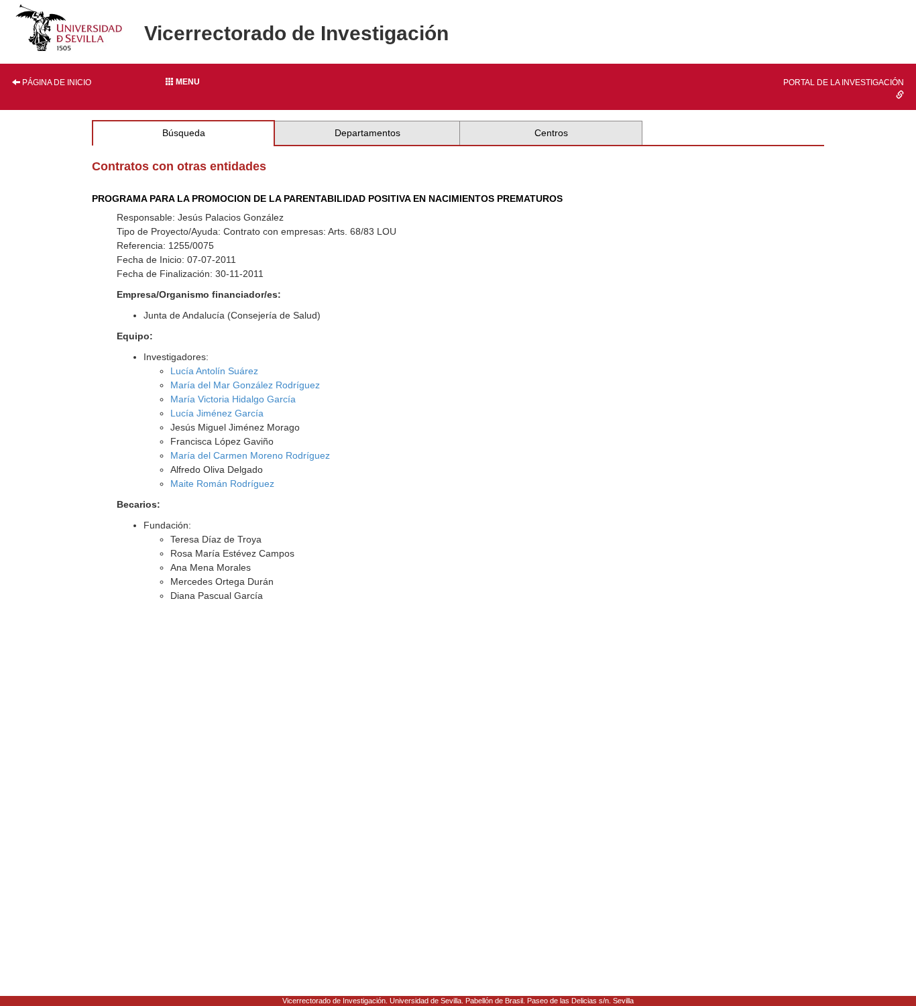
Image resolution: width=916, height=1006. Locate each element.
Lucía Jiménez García (217, 413)
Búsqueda (183, 132)
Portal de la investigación (843, 82)
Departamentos (367, 132)
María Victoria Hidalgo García (233, 399)
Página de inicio (55, 82)
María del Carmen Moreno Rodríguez (250, 455)
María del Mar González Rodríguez (245, 385)
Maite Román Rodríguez (222, 483)
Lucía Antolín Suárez (214, 371)
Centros (551, 132)
